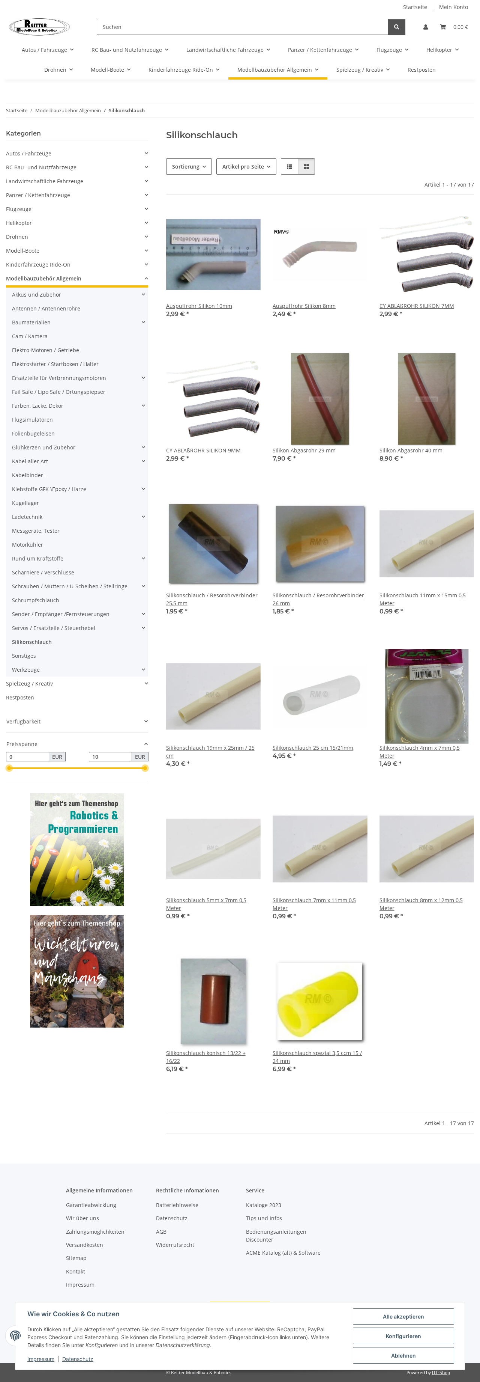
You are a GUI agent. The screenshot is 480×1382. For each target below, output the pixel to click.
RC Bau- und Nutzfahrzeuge (41, 167)
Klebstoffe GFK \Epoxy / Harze (49, 489)
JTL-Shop (441, 1372)
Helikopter (19, 222)
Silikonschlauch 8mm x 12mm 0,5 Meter (421, 904)
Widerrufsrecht (175, 1244)
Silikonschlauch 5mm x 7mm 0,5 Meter (206, 904)
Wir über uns (82, 1218)
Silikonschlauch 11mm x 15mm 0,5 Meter (423, 599)
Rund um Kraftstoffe (37, 558)
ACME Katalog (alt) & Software (283, 1252)
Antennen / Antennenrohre (46, 308)
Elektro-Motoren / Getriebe (45, 350)
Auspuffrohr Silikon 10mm (199, 305)
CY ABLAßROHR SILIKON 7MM (417, 305)
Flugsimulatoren (32, 419)
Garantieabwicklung (91, 1205)
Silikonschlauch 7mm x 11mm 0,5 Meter (314, 904)
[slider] (9, 768)
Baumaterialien (31, 322)
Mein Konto (453, 7)
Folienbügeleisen (33, 433)
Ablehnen (403, 1355)
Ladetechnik (27, 516)
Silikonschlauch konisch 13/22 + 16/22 (206, 1056)
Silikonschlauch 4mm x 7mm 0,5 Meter (420, 751)
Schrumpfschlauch (35, 600)
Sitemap (76, 1257)
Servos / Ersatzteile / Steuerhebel (53, 627)
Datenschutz (77, 1359)
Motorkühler (27, 544)
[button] (425, 27)
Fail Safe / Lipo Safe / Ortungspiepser (58, 391)
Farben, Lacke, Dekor (37, 405)
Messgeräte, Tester (36, 530)
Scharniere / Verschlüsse (43, 572)
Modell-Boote (22, 250)
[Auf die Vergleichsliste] (248, 219)
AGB (161, 1231)
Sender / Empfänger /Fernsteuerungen (61, 614)
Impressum (40, 1359)
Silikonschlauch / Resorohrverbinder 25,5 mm (212, 599)
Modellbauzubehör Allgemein (43, 278)
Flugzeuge (19, 208)
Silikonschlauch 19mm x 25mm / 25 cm (210, 751)
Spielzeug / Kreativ (29, 683)
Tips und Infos (264, 1218)
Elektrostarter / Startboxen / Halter (55, 364)
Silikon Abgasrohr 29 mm (304, 450)
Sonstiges (24, 655)
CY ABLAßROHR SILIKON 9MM (203, 450)
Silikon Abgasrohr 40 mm (411, 450)
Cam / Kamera (30, 336)
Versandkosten (84, 1244)
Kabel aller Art (30, 461)
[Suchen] (396, 27)
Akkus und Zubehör (36, 294)
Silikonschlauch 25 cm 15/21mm (313, 747)
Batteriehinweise (177, 1205)
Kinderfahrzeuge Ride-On (38, 264)
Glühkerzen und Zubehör (43, 447)
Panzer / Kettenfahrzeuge (38, 195)
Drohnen (17, 236)
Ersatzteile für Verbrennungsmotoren (59, 377)
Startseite (415, 7)
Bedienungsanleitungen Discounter (276, 1235)
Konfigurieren (403, 1336)
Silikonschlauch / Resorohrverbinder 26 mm (318, 599)
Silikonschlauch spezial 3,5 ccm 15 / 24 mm (317, 1056)
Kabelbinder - (29, 475)
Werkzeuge (26, 669)
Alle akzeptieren (403, 1316)
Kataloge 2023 (263, 1205)
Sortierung (186, 166)
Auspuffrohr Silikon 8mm (304, 305)
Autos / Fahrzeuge (28, 153)
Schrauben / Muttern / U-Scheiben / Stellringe (70, 586)
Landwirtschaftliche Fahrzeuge (44, 181)
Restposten (20, 697)
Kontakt (75, 1271)
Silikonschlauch (32, 641)
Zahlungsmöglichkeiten (95, 1231)
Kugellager (25, 502)
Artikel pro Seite (243, 166)
